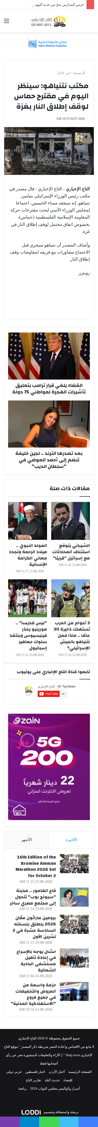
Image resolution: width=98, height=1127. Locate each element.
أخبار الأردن (57, 1072)
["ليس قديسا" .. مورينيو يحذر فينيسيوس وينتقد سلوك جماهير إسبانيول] (27, 598)
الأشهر (26, 840)
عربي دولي (14, 1072)
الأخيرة (71, 840)
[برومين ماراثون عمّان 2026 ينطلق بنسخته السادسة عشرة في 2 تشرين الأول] (74, 924)
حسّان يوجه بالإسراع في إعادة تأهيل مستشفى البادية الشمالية (36, 960)
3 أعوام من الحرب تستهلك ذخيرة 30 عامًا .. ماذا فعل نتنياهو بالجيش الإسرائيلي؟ (72, 635)
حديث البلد (52, 1080)
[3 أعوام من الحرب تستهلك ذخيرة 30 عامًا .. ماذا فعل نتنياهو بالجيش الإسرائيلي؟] (70, 598)
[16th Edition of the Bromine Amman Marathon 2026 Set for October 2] (74, 863)
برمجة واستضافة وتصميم (61, 1112)
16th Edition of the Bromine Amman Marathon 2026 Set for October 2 (35, 866)
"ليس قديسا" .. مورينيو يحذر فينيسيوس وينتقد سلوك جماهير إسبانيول (28, 635)
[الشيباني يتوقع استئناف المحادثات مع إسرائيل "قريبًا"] (70, 521)
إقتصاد (67, 1080)
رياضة (22, 1088)
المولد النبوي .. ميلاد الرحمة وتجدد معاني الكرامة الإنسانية (28, 554)
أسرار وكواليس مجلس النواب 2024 (55, 1088)
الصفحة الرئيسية (80, 1072)
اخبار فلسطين (35, 1072)
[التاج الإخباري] (49, 21)
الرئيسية (79, 73)
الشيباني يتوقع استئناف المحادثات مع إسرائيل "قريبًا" (71, 551)
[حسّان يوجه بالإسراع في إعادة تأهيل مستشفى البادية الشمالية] (74, 958)
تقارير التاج (33, 1080)
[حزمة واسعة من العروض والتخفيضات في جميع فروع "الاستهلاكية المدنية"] (74, 991)
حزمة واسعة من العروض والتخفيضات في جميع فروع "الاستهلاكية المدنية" (33, 994)
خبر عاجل (64, 73)
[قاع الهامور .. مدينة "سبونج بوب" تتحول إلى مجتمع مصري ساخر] (74, 897)
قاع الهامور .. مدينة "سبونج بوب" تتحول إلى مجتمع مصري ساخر (33, 896)
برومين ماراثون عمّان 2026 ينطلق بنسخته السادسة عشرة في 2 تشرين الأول (34, 927)
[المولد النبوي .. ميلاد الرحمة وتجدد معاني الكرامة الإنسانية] (27, 521)
